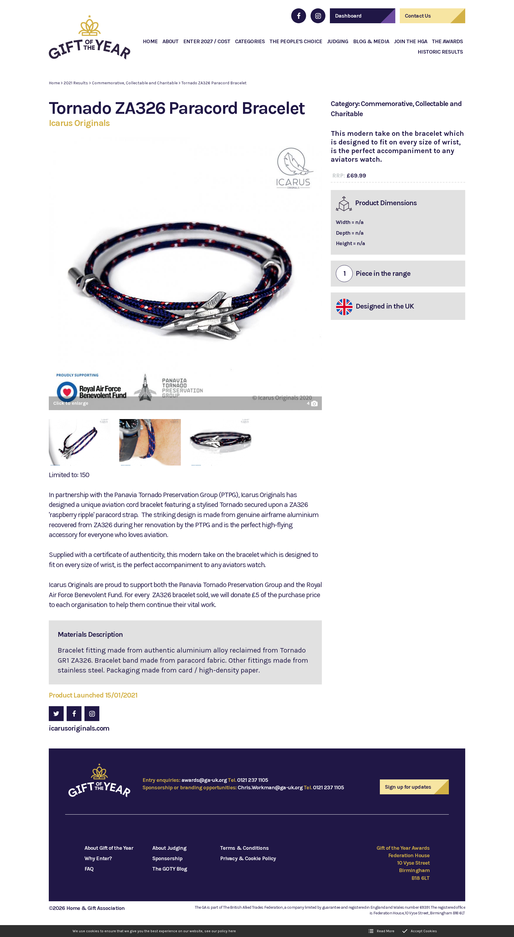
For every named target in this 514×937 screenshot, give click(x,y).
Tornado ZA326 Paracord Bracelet (214, 82)
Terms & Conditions (244, 848)
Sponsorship (167, 858)
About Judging (169, 848)
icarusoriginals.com (79, 728)
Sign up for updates (408, 787)
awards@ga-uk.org (204, 780)
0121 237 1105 (252, 780)
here (232, 931)
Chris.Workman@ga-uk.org (270, 787)
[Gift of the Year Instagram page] (318, 15)
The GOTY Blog (169, 869)
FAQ (88, 869)
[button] (185, 276)
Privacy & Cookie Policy (248, 858)
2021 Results (76, 82)
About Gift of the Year (108, 848)
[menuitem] (150, 41)
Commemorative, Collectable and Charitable (135, 82)
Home (54, 82)
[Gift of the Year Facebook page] (298, 15)
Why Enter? (98, 858)
